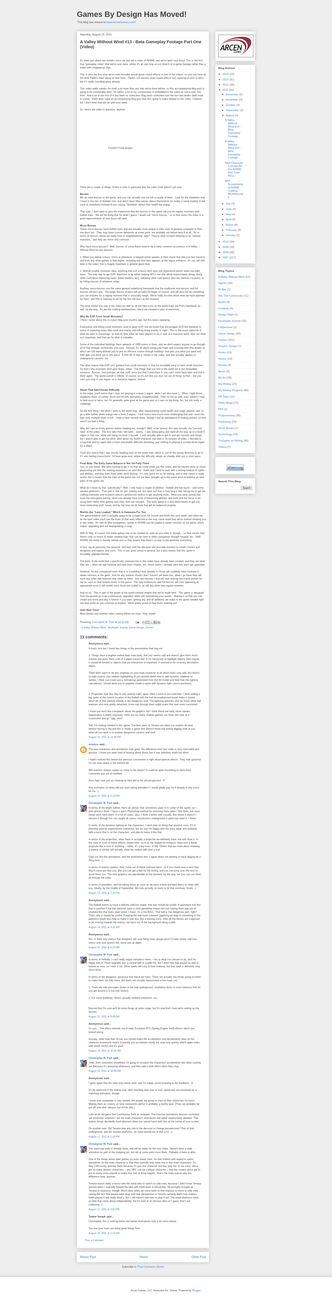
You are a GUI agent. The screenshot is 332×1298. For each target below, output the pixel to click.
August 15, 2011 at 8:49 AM (104, 1016)
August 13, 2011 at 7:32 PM (104, 892)
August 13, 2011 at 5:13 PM (104, 795)
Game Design (136, 627)
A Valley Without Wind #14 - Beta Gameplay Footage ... (233, 128)
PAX (220, 409)
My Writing (224, 383)
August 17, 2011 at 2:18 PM (104, 1136)
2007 (225, 257)
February (232, 229)
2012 (225, 84)
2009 (225, 247)
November (232, 99)
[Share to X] (151, 622)
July (228, 203)
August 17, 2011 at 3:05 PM (104, 1209)
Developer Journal (117, 627)
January (231, 235)
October (231, 104)
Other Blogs (225, 402)
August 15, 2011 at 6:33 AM (104, 947)
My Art (222, 377)
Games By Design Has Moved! (132, 14)
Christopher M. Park (100, 803)
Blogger (196, 1290)
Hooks (222, 352)
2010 (225, 241)
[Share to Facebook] (155, 622)
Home (144, 1257)
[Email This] (144, 622)
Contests (223, 308)
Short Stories (226, 428)
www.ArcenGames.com (120, 22)
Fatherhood (225, 327)
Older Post (199, 1257)
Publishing (224, 421)
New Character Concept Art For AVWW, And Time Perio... (234, 169)
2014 (225, 74)
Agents (222, 282)
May (229, 214)
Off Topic (223, 396)
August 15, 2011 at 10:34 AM (105, 1070)
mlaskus (94, 744)
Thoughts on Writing (230, 440)
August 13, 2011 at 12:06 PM (105, 737)
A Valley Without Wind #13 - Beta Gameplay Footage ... (233, 149)
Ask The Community (230, 295)
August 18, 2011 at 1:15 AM (104, 1233)
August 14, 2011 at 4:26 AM (104, 927)
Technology (225, 434)
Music (221, 371)
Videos (222, 446)
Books (222, 302)
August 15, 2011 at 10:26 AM (105, 1050)
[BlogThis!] (148, 622)
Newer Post (88, 1257)
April (229, 219)
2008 (225, 252)
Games (150, 627)
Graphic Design (227, 346)
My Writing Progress (230, 390)
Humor (222, 358)
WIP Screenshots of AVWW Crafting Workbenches (234, 189)
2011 (225, 89)
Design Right (226, 314)
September (233, 110)
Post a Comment (94, 1240)
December (232, 94)
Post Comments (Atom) (151, 1266)
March (230, 224)
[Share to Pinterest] (159, 622)
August (230, 115)
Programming (226, 415)
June (229, 208)
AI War (222, 289)
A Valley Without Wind (93, 627)
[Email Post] (137, 622)
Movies (222, 365)
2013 (225, 79)
